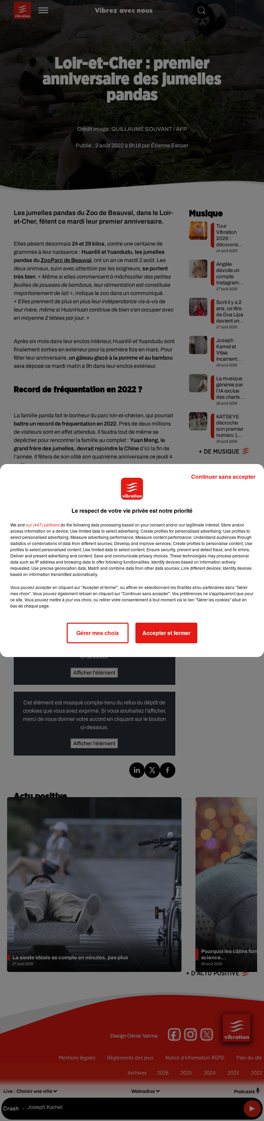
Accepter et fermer (166, 633)
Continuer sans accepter (223, 476)
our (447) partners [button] (42, 525)
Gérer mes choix (97, 633)
